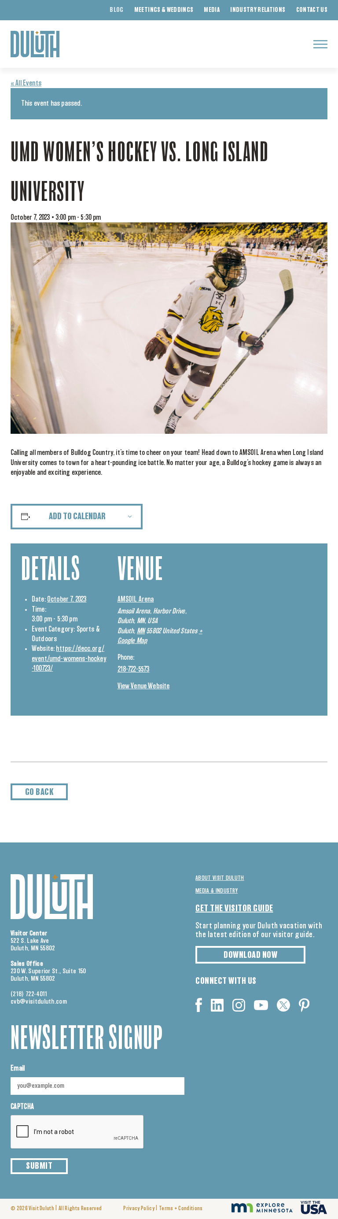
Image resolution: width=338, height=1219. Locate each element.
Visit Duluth (41, 1209)
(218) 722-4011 (29, 994)
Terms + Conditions (181, 1209)
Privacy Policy (138, 1209)
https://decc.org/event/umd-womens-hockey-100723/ (69, 658)
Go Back (39, 792)
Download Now (250, 955)
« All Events (26, 83)
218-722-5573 (134, 669)
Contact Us (312, 10)
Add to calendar (77, 516)
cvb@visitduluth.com (39, 1001)
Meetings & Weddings (164, 10)
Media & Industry (216, 891)
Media (212, 10)
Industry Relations (257, 10)
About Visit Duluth (219, 878)
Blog (116, 10)
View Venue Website (144, 686)
